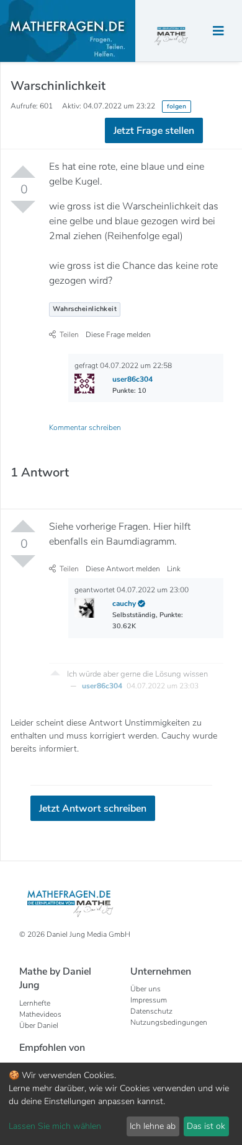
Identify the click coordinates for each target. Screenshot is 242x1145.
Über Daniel (38, 1025)
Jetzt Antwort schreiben (92, 808)
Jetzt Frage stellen (154, 131)
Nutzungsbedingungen (168, 1022)
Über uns (145, 989)
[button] (55, 673)
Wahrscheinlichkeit (85, 309)
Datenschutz (151, 1011)
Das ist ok (206, 1126)
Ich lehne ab (153, 1126)
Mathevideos (40, 1014)
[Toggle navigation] (218, 31)
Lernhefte (34, 1003)
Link (174, 569)
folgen (176, 106)
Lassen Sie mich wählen (55, 1126)
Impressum (148, 1000)
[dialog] (121, 1104)
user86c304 (103, 686)
